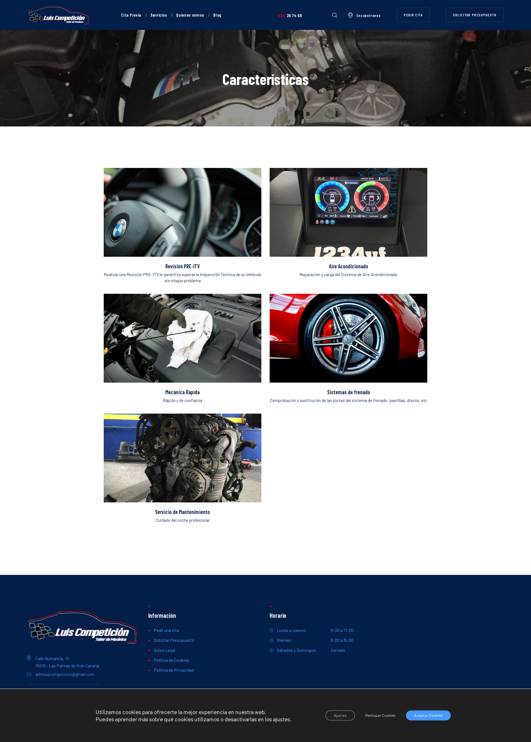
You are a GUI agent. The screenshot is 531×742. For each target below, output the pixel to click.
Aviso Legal (164, 650)
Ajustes (340, 715)
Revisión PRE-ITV (182, 266)
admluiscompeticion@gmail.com (64, 674)
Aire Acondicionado (348, 266)
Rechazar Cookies (380, 715)
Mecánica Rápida (182, 392)
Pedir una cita (166, 630)
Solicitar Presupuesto (174, 640)
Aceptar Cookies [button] (428, 715)
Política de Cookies (171, 660)
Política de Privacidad (174, 670)
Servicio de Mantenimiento (182, 512)
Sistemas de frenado (348, 392)
